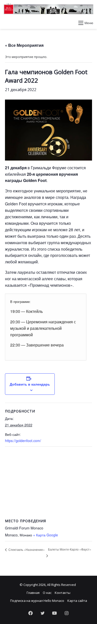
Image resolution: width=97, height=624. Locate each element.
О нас (47, 592)
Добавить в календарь (30, 384)
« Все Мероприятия (24, 45)
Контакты (62, 592)
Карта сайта (77, 600)
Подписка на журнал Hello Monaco (37, 600)
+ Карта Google (45, 534)
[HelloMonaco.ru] (48, 8)
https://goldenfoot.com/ (23, 440)
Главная (33, 592)
